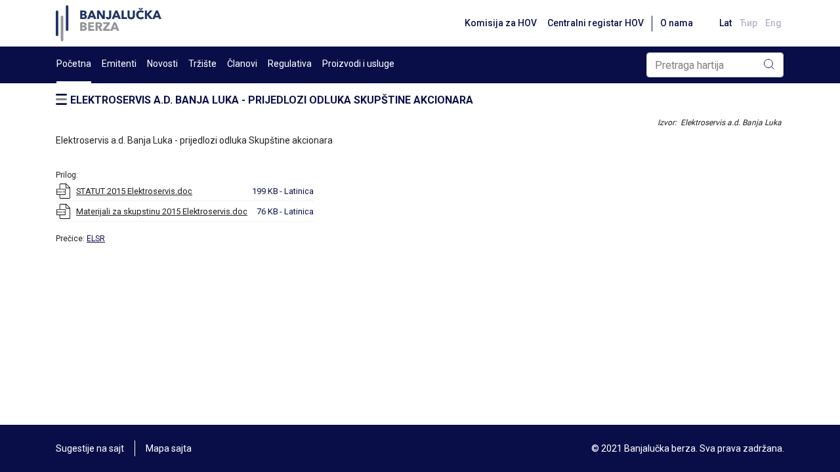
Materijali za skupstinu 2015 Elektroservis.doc (161, 211)
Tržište (202, 63)
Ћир (748, 23)
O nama (676, 23)
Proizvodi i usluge (358, 63)
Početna (73, 63)
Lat (725, 23)
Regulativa (290, 63)
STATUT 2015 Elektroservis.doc (134, 191)
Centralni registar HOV (595, 23)
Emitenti (119, 63)
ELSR (96, 238)
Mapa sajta (169, 448)
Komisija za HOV (501, 23)
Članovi (242, 63)
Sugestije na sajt (90, 448)
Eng (773, 23)
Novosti (162, 63)
